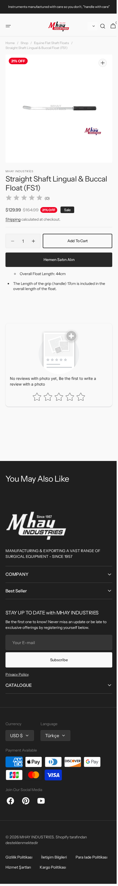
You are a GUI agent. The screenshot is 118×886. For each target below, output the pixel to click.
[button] (8, 30)
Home (10, 47)
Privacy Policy (16, 674)
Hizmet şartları (18, 867)
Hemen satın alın (56, 259)
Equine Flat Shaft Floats (51, 47)
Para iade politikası (91, 857)
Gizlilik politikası (18, 857)
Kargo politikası (53, 867)
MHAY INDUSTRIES (36, 837)
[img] (24, 198)
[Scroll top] (107, 877)
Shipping (13, 219)
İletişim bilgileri (54, 857)
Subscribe (56, 659)
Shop (24, 47)
